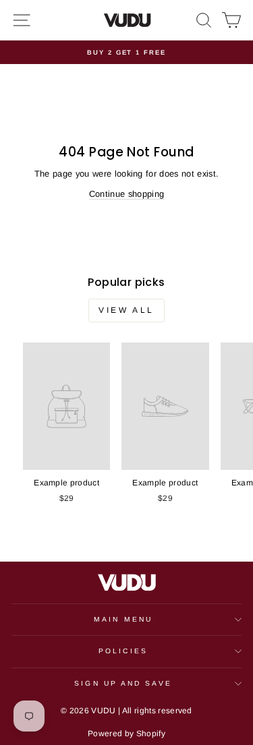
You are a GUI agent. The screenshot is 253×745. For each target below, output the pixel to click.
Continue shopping (126, 194)
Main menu (123, 619)
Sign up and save (122, 683)
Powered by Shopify (126, 733)
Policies (123, 651)
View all (126, 310)
